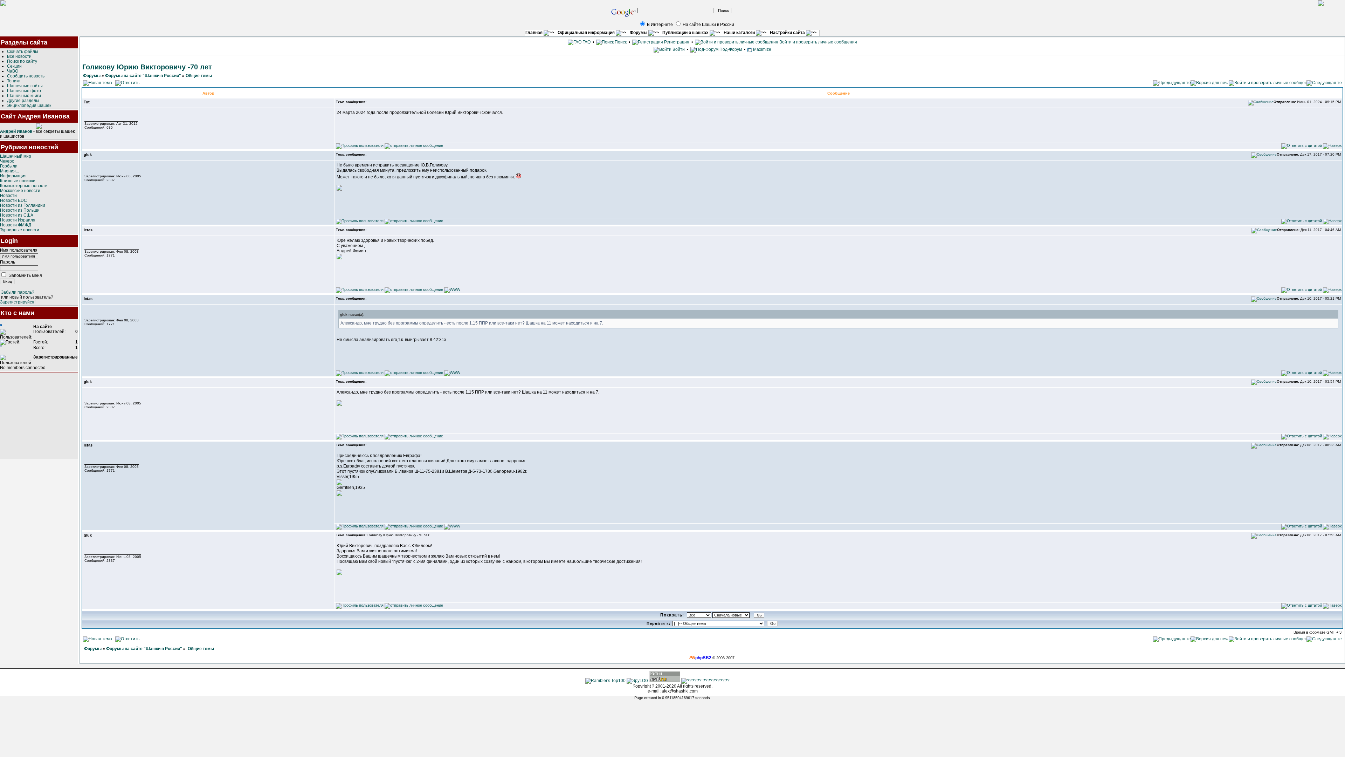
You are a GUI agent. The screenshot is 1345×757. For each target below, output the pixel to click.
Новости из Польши (20, 210)
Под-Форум (730, 49)
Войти (678, 49)
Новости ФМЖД (15, 225)
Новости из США (16, 215)
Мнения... (9, 171)
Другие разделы (23, 100)
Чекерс (7, 161)
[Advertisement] (39, 416)
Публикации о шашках (686, 32)
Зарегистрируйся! (17, 302)
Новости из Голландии (22, 205)
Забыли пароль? (17, 292)
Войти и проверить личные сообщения (817, 42)
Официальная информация (587, 32)
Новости (8, 195)
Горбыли (9, 166)
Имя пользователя (18, 250)
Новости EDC (13, 200)
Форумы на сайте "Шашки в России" (143, 75)
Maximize (761, 49)
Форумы (639, 32)
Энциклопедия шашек (29, 105)
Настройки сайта (788, 32)
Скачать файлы (22, 51)
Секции (14, 66)
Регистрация (676, 42)
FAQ (586, 42)
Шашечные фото (24, 90)
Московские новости (20, 190)
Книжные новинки (17, 180)
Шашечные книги (24, 95)
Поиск (620, 42)
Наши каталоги (740, 32)
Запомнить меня (25, 275)
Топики (14, 81)
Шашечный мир (15, 156)
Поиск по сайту (22, 61)
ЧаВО (12, 71)
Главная (534, 32)
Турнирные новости (19, 229)
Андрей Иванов (16, 131)
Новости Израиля (17, 220)
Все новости (19, 56)
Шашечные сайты (25, 85)
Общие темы (199, 75)
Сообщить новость (25, 76)
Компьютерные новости (24, 185)
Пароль (7, 262)
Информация (13, 175)
